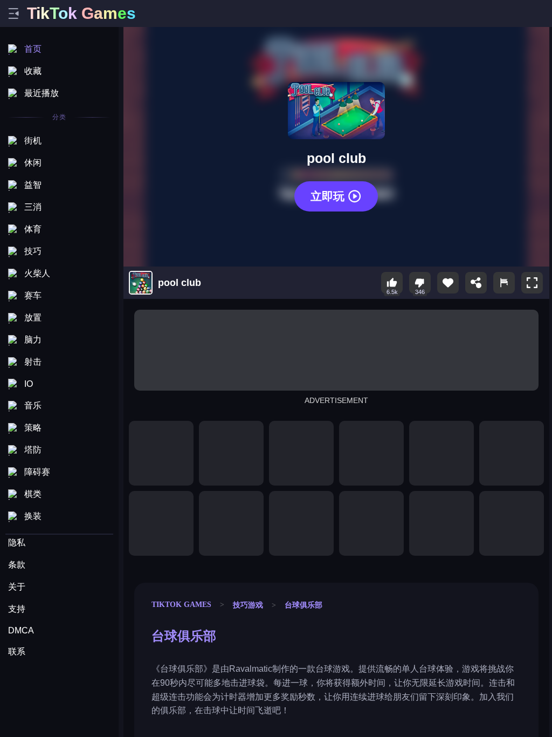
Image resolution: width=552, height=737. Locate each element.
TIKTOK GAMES (181, 604)
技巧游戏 (248, 604)
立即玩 (327, 196)
